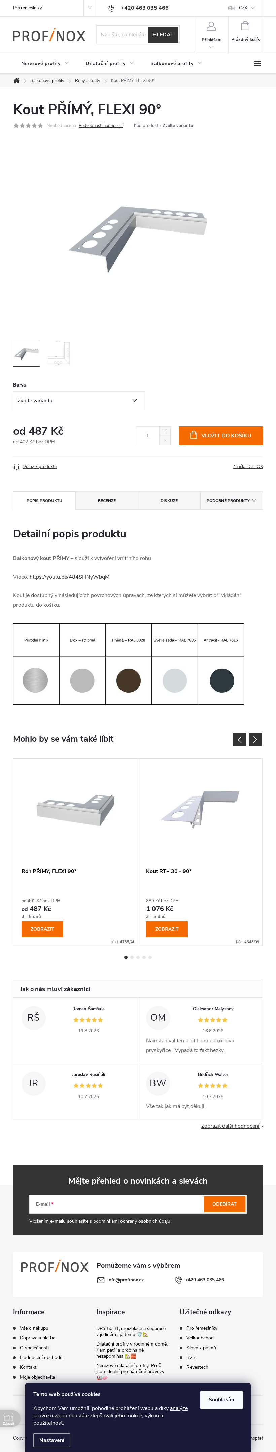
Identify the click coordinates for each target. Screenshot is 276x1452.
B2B (190, 1357)
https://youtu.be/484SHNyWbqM (69, 577)
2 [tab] (132, 957)
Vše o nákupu (34, 1328)
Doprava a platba (37, 1338)
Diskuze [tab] (169, 500)
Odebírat (224, 1204)
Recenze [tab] (107, 500)
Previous (239, 739)
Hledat (163, 34)
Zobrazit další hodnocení (230, 1126)
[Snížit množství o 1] (164, 440)
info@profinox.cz (125, 1280)
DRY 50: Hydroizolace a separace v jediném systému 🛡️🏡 (131, 1331)
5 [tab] (150, 957)
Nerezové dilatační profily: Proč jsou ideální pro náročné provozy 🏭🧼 (130, 1371)
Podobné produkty (228, 500)
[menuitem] (45, 63)
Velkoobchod (200, 1338)
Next (255, 739)
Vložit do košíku (226, 435)
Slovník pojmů (201, 1348)
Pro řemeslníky (27, 8)
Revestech (197, 1367)
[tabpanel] (75, 852)
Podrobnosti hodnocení (101, 125)
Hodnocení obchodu (41, 1357)
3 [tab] (138, 957)
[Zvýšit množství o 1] (164, 431)
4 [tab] (144, 957)
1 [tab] (126, 957)
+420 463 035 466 (204, 1280)
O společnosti (34, 1348)
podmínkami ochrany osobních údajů (131, 1221)
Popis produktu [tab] (44, 500)
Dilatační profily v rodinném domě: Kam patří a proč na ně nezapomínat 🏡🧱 (132, 1350)
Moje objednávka (37, 1377)
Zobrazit (42, 929)
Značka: (248, 467)
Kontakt (28, 1367)
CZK (243, 8)
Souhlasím (221, 1399)
